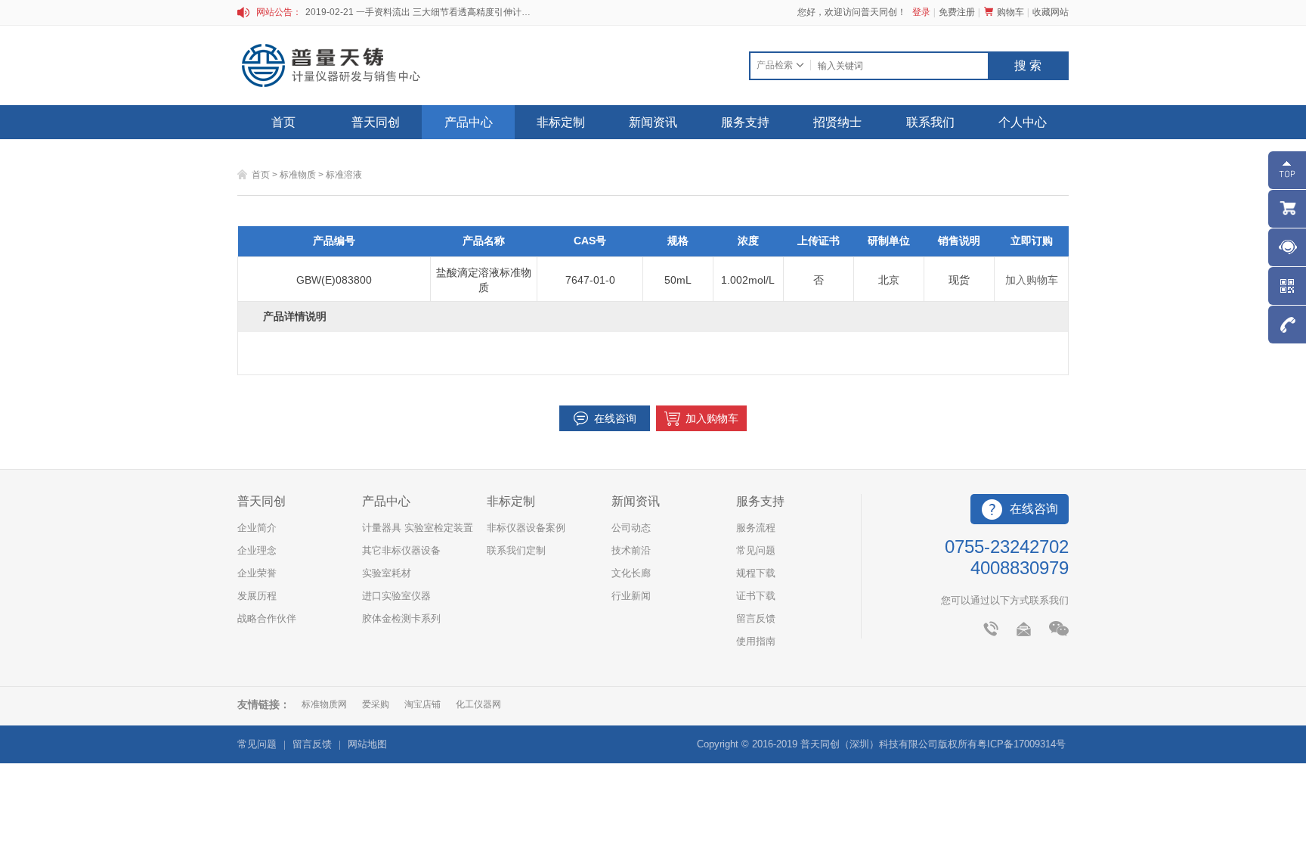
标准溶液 (344, 174)
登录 (921, 12)
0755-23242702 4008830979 (1007, 557)
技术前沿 (631, 550)
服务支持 (745, 122)
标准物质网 (324, 704)
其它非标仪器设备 (401, 550)
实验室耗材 (386, 573)
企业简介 (257, 527)
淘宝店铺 (422, 704)
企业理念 (257, 550)
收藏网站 (1050, 12)
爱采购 (375, 704)
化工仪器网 (478, 704)
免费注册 (957, 12)
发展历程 (257, 595)
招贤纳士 (837, 122)
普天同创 (375, 122)
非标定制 (561, 122)
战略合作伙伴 (266, 618)
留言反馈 (755, 618)
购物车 (1010, 12)
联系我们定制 (516, 550)
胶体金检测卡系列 (401, 618)
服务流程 (755, 527)
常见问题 (755, 550)
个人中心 (1022, 122)
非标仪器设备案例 (526, 527)
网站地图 (367, 744)
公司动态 (631, 527)
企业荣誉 (257, 573)
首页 (283, 122)
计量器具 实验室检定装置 (417, 527)
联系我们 (930, 122)
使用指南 (755, 641)
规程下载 (755, 573)
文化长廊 (631, 573)
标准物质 (298, 174)
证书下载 (755, 595)
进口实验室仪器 (396, 595)
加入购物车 (1031, 280)
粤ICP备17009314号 (1021, 744)
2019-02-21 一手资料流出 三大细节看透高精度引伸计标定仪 (418, 12)
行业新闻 (631, 595)
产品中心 (468, 122)
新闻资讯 (653, 122)
